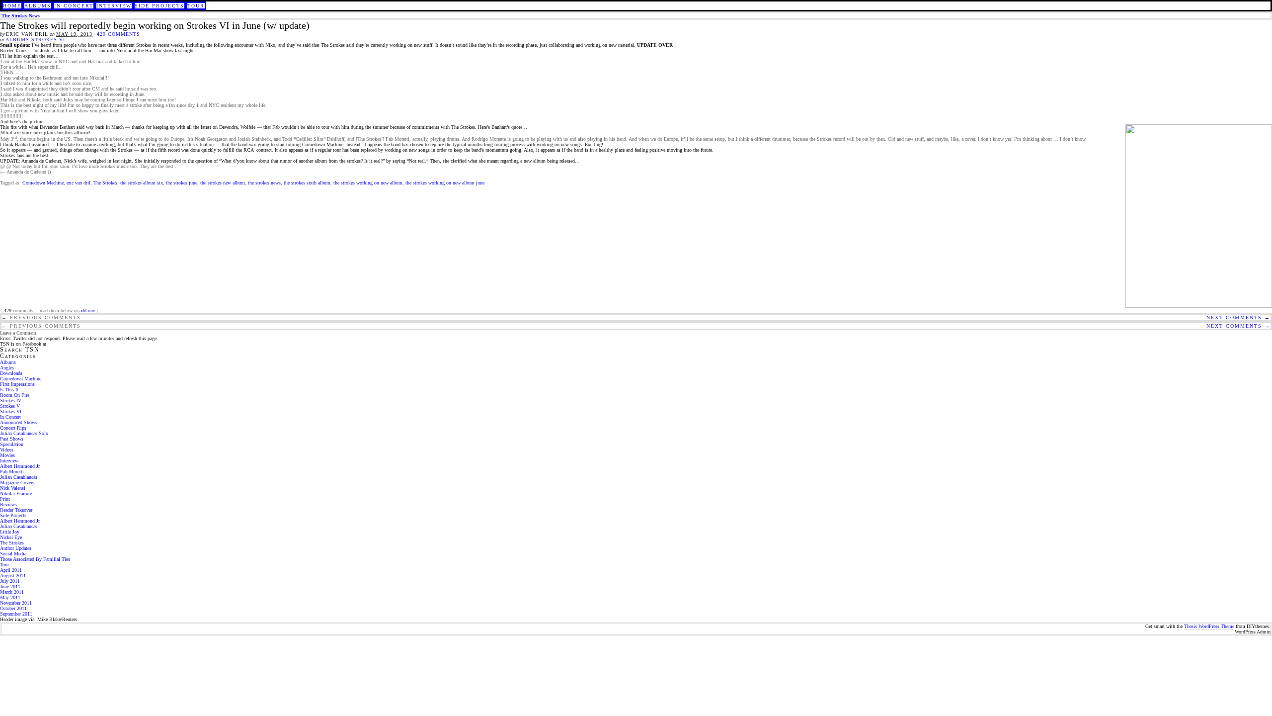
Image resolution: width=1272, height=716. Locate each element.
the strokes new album (222, 182)
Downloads (11, 373)
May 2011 (10, 597)
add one (87, 310)
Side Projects (159, 5)
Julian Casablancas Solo (24, 433)
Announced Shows (18, 422)
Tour (196, 5)
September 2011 (16, 614)
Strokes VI (48, 39)
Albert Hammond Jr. (20, 466)
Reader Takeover (16, 510)
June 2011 (10, 586)
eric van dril (78, 182)
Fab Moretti (12, 471)
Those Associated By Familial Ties (35, 559)
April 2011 (11, 570)
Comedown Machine (43, 182)
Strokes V (10, 406)
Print (5, 499)
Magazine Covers (17, 482)
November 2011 (16, 603)
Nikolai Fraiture (16, 493)
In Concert (73, 5)
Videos (6, 449)
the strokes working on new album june (444, 182)
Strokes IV (10, 400)
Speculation (11, 444)
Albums (37, 5)
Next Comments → (1238, 317)
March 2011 (12, 592)
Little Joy (9, 532)
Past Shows (11, 439)
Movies (7, 455)
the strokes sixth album (307, 182)
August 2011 (13, 575)
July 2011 (10, 581)
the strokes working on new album (367, 182)
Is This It (9, 389)
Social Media (13, 553)
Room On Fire (14, 395)
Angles (7, 367)
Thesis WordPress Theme (1209, 626)
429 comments (118, 34)
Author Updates (15, 548)
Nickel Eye (11, 537)
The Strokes (105, 182)
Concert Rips (13, 428)
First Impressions (17, 384)
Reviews (8, 504)
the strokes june (181, 182)
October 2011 (13, 608)
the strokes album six (141, 182)
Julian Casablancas (18, 477)
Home (12, 5)
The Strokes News (20, 15)
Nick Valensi (12, 488)
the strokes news (264, 182)
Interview (114, 5)
